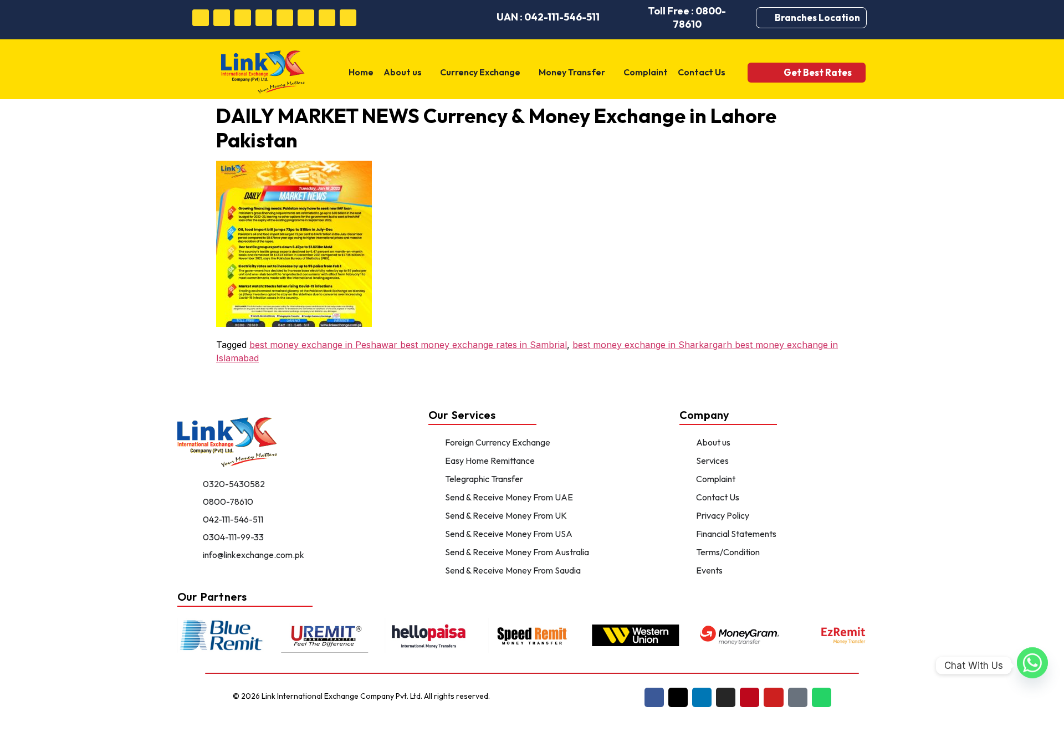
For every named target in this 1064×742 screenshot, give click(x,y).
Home (361, 72)
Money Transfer (572, 72)
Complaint (645, 72)
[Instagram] (263, 17)
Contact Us (701, 72)
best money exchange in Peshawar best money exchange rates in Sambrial (408, 344)
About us (402, 72)
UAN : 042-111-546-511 (548, 17)
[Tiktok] (327, 17)
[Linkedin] (242, 17)
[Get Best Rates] (768, 72)
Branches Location (817, 17)
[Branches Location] (768, 18)
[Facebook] (200, 17)
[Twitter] (221, 17)
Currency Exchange (480, 72)
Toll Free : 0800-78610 (687, 17)
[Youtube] (306, 17)
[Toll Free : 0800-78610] (626, 18)
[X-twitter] (678, 697)
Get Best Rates (818, 72)
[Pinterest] (285, 17)
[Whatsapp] (348, 17)
